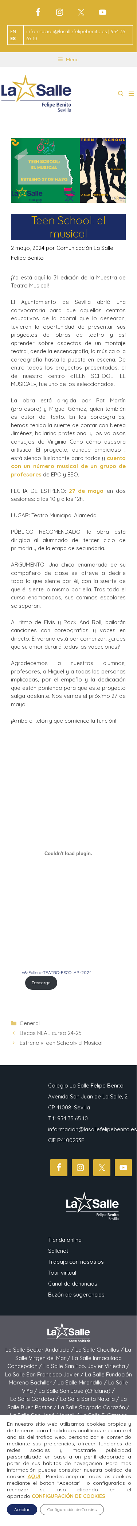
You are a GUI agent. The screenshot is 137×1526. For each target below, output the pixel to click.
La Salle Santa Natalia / (90, 1398)
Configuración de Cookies (72, 1509)
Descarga (41, 982)
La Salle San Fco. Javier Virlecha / (86, 1366)
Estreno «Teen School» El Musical (61, 1042)
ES (13, 38)
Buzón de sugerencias (76, 1294)
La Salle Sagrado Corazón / (93, 1407)
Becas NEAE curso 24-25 (51, 1032)
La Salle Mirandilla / (83, 1382)
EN (13, 31)
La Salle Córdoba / (35, 1398)
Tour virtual (62, 1272)
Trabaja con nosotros (76, 1261)
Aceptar (22, 1509)
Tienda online (65, 1239)
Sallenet (58, 1250)
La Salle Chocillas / (100, 1349)
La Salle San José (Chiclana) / (77, 1390)
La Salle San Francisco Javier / (45, 1374)
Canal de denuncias (72, 1283)
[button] (121, 94)
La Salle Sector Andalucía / (40, 1349)
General (30, 1023)
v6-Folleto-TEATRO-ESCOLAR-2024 (56, 972)
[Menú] (131, 94)
